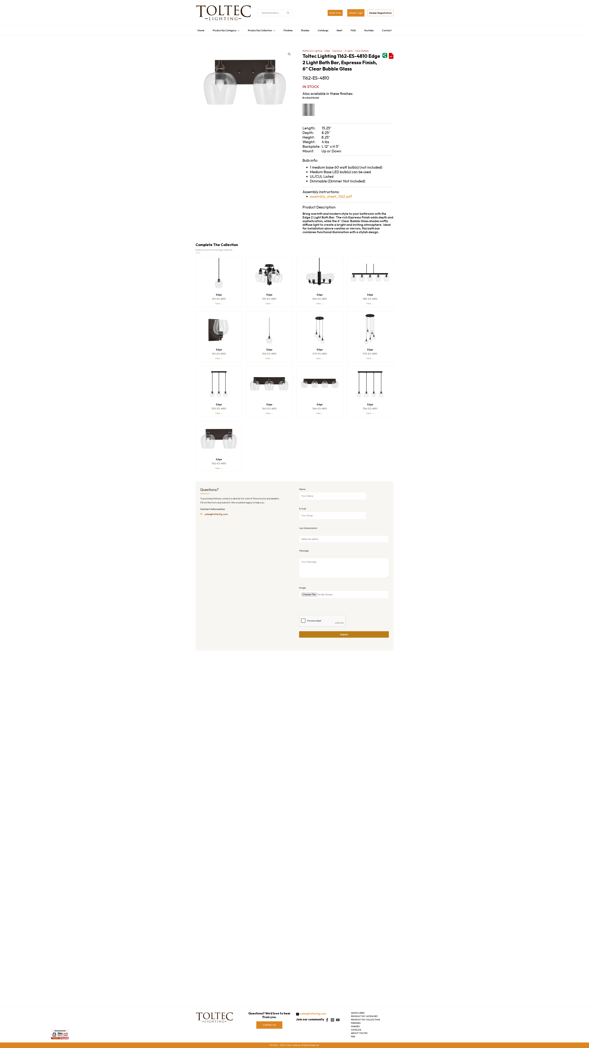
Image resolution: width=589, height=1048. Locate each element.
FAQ (354, 29)
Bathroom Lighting (312, 49)
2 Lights (349, 49)
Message (304, 549)
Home (199, 29)
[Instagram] (332, 1020)
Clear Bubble (362, 49)
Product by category (364, 1016)
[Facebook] (327, 1020)
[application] (236, 29)
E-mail (302, 507)
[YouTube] (338, 1020)
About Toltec (359, 1033)
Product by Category (223, 29)
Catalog (356, 1029)
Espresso (337, 49)
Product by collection (365, 1019)
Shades (305, 29)
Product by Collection (259, 29)
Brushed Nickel (310, 96)
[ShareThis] (384, 53)
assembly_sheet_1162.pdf (331, 195)
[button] (289, 52)
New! (340, 29)
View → (219, 302)
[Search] (288, 12)
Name (302, 487)
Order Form (335, 12)
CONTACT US (269, 1025)
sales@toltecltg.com (216, 512)
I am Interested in (308, 526)
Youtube (370, 29)
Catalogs (323, 29)
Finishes (287, 29)
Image (302, 586)
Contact (388, 29)
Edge (327, 49)
